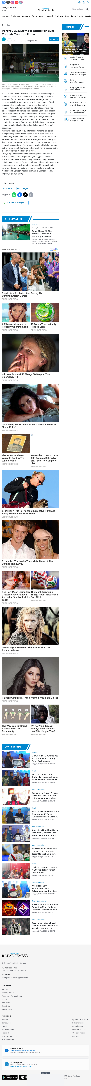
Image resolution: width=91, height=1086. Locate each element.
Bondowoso (6, 1023)
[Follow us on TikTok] (21, 2)
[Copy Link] (31, 194)
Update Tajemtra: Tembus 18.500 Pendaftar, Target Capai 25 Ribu (44, 870)
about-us (6, 1006)
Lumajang (6, 1026)
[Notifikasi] (84, 2)
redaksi (5, 989)
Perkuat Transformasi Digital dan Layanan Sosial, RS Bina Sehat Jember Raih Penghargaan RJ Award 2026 (45, 779)
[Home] (3, 25)
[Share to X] (25, 194)
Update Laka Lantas (80, 1019)
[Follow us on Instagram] (12, 2)
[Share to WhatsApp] (14, 194)
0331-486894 (7, 971)
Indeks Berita (7, 1009)
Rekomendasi (78, 1023)
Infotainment (77, 1026)
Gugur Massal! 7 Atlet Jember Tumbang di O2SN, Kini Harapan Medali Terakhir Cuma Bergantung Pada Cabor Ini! (45, 236)
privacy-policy (8, 993)
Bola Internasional (39, 789)
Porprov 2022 (8, 188)
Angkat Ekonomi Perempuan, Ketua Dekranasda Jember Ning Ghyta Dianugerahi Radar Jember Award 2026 (44, 891)
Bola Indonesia (8, 1039)
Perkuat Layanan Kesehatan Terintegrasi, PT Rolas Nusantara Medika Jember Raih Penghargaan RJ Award (45, 815)
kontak (5, 999)
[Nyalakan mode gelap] (88, 2)
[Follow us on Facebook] (4, 2)
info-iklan (6, 1003)
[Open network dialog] (79, 2)
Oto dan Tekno (78, 1033)
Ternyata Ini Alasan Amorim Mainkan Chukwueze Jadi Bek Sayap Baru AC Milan (45, 796)
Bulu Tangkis (22, 188)
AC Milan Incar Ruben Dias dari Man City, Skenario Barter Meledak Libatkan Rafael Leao (44, 852)
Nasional (5, 1033)
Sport (9, 25)
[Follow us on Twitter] (8, 2)
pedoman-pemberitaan (12, 996)
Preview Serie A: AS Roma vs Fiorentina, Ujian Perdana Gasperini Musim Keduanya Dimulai (45, 908)
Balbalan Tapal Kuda (80, 1029)
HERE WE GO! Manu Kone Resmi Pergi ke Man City (78, 74)
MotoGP (75, 1036)
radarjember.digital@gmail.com (15, 978)
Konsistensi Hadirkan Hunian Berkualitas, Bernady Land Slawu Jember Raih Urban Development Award (45, 834)
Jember (35, 752)
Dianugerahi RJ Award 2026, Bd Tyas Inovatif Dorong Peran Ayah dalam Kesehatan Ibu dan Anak (45, 759)
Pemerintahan (38, 826)
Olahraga (35, 225)
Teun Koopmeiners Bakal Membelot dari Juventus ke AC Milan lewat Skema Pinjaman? (45, 927)
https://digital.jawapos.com (20, 1066)
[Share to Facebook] (19, 194)
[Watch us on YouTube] (16, 2)
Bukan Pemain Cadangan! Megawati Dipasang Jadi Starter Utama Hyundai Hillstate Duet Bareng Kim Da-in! (75, 53)
